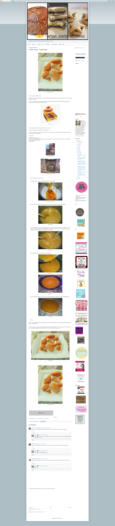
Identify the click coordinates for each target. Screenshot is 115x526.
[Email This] (40, 421)
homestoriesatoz (46, 418)
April (78, 149)
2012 (77, 178)
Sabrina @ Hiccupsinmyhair (36, 427)
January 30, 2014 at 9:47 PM (46, 427)
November (79, 141)
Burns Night (79, 159)
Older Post (70, 507)
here (49, 130)
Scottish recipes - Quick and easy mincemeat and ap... (81, 169)
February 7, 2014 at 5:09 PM (42, 458)
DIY (43, 44)
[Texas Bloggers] (81, 192)
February (78, 152)
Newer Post (31, 507)
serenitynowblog (40, 418)
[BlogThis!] (41, 421)
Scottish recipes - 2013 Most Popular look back (81, 174)
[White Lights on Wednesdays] (81, 358)
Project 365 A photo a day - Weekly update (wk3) (81, 161)
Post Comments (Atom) (37, 509)
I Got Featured (54, 44)
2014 (77, 140)
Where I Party (61, 44)
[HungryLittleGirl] (81, 277)
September (79, 142)
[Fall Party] (81, 324)
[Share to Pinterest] (45, 421)
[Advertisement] (50, 498)
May (78, 148)
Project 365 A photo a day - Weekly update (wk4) (81, 158)
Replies (34, 448)
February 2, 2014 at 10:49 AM (41, 443)
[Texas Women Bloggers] (81, 195)
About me (34, 44)
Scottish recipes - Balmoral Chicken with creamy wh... (81, 164)
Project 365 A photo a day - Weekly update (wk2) (81, 167)
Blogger (62, 518)
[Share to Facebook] (43, 421)
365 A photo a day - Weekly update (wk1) (81, 172)
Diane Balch (34, 443)
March (78, 151)
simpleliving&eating (33, 418)
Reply (33, 430)
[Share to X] (42, 421)
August (78, 144)
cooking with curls (35, 458)
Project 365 (47, 44)
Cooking (38, 44)
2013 (77, 177)
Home (29, 44)
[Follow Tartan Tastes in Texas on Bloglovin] (80, 54)
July (78, 145)
